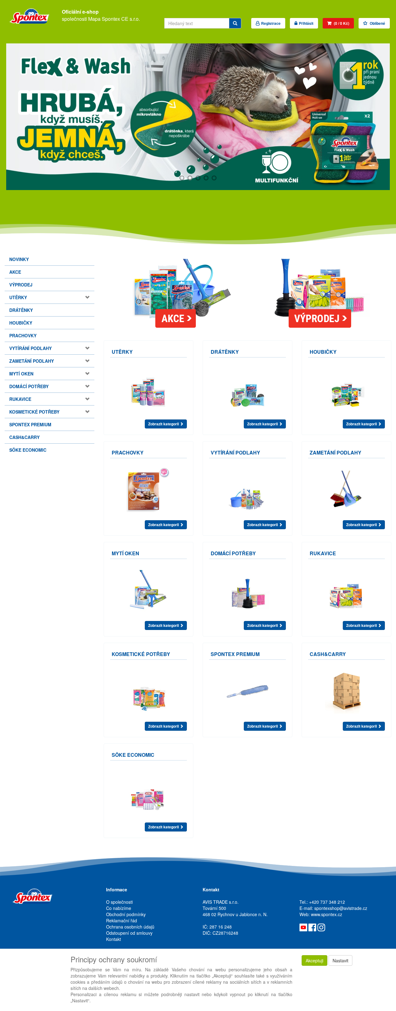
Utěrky (18, 297)
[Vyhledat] (235, 23)
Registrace (271, 23)
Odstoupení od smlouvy (129, 933)
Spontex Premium (30, 424)
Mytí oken (21, 373)
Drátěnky (21, 310)
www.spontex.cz (326, 914)
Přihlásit (306, 23)
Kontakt (113, 939)
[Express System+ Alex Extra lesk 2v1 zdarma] (198, 116)
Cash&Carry (24, 437)
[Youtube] (303, 927)
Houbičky (20, 323)
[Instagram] (321, 927)
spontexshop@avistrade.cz (340, 908)
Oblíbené (377, 23)
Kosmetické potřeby (34, 412)
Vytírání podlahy (30, 348)
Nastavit (340, 960)
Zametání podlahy (31, 361)
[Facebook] (312, 927)
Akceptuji (314, 960)
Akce (15, 272)
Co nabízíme (118, 908)
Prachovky (23, 335)
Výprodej (20, 285)
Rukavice (20, 399)
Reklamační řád (121, 920)
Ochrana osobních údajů (130, 927)
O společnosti (119, 902)
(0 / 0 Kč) (341, 23)
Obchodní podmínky (126, 914)
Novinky (19, 259)
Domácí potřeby (29, 386)
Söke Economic (27, 450)
